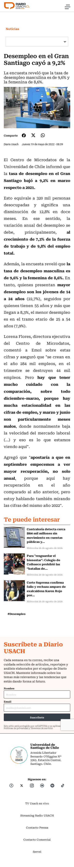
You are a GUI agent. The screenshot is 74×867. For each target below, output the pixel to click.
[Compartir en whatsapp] (42, 135)
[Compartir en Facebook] (23, 135)
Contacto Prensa (37, 827)
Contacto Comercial (37, 839)
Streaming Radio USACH (37, 815)
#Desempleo (16, 614)
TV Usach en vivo (37, 803)
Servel (37, 851)
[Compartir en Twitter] (33, 135)
